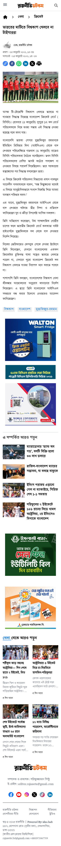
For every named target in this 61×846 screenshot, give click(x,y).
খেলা (6, 638)
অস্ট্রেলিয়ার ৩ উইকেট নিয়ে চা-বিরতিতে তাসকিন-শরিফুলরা (44, 668)
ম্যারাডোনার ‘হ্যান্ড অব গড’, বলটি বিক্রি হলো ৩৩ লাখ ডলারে (40, 451)
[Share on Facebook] (12, 63)
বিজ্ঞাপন (33, 810)
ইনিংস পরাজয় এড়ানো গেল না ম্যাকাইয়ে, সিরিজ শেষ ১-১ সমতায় (42, 490)
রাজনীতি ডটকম (10, 810)
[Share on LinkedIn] (25, 63)
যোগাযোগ (34, 814)
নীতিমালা (52, 810)
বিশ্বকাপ (9, 309)
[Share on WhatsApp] (19, 63)
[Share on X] (32, 63)
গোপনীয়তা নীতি (10, 814)
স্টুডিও (52, 814)
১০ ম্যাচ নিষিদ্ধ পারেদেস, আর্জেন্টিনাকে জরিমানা (45, 727)
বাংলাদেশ (24, 309)
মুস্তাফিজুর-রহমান (46, 309)
